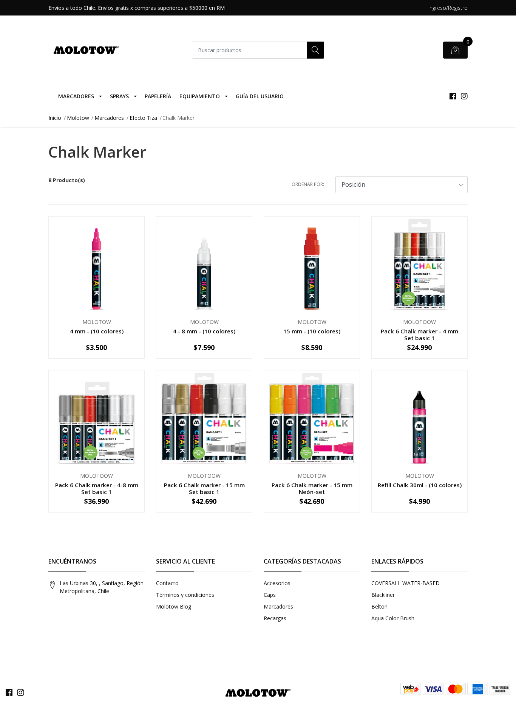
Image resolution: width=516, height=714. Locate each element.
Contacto (167, 583)
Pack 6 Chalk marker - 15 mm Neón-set (312, 488)
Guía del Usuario (260, 96)
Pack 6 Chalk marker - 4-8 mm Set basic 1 (96, 488)
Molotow (78, 117)
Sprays (119, 96)
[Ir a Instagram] (464, 96)
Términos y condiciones (185, 594)
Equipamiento (199, 96)
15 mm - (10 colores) (311, 331)
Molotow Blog (173, 606)
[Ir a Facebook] (453, 96)
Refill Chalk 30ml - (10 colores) (420, 485)
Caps (270, 594)
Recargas (275, 618)
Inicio (54, 117)
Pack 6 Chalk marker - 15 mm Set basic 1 (204, 488)
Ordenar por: (308, 184)
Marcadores (76, 96)
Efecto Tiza (143, 117)
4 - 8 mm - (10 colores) (204, 331)
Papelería (158, 96)
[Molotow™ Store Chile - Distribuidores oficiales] (86, 50)
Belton (379, 606)
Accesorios (277, 583)
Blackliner (383, 594)
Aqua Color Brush (392, 618)
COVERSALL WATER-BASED (405, 583)
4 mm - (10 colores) (97, 331)
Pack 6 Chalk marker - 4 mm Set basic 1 (419, 334)
